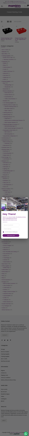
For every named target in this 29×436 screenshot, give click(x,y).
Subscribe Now (11, 235)
